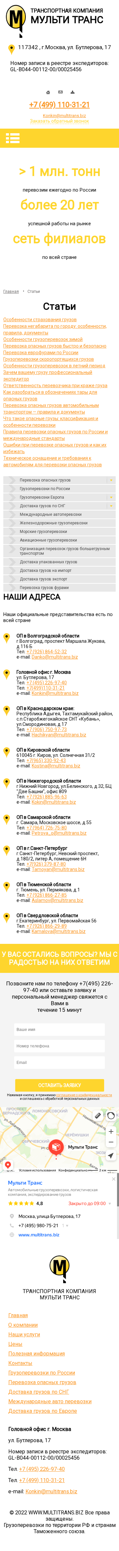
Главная (18, 1315)
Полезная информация (36, 1353)
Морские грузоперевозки (43, 531)
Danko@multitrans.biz (55, 657)
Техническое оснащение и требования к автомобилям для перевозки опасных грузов (52, 461)
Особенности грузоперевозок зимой (43, 339)
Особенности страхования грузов (40, 319)
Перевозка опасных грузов (45, 480)
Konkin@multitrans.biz (55, 693)
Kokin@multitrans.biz (54, 802)
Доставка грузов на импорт (45, 570)
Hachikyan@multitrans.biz (59, 734)
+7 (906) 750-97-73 (46, 729)
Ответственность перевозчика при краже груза (55, 385)
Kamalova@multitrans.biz (59, 931)
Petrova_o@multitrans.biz (59, 833)
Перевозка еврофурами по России (40, 352)
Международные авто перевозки (50, 1401)
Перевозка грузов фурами (44, 587)
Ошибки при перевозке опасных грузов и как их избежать (54, 448)
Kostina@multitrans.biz (56, 765)
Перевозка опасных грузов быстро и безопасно (54, 346)
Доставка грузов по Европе (42, 1411)
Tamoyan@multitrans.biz (58, 869)
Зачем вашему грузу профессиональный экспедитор (47, 376)
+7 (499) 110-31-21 (59, 105)
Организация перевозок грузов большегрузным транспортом (65, 551)
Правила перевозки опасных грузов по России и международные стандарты (55, 435)
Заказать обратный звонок (59, 121)
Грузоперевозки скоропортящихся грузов (48, 359)
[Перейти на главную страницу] (18, 19)
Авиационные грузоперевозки (48, 540)
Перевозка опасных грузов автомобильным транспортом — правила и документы (51, 409)
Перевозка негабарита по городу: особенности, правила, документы (55, 329)
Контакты (20, 1363)
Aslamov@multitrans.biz (57, 900)
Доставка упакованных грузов (48, 562)
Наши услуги (24, 1334)
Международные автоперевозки (51, 514)
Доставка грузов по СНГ (42, 506)
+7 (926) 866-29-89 (46, 926)
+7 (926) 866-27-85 (46, 895)
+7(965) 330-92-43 (46, 760)
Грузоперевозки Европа (42, 497)
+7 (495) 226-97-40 (46, 682)
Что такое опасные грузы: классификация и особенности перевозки (50, 422)
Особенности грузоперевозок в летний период (54, 365)
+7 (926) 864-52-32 (46, 651)
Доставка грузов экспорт (43, 579)
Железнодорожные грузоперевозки (54, 523)
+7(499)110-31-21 (45, 688)
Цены (15, 1344)
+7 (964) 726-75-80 (46, 827)
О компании (23, 1325)
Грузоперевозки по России (45, 488)
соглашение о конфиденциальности (84, 1095)
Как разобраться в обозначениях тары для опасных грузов (50, 395)
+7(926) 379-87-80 (46, 864)
